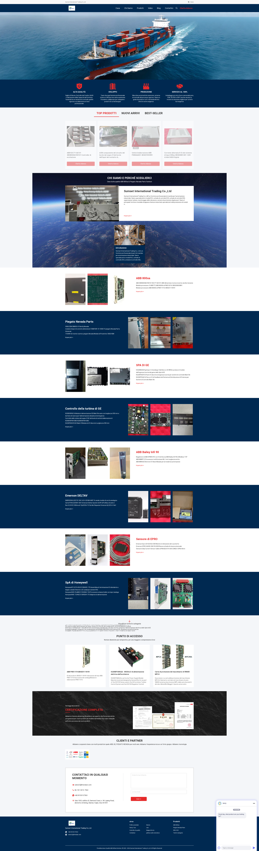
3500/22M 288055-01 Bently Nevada (77, 326)
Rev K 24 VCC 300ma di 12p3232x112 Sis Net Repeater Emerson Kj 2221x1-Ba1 (90, 505)
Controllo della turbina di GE (83, 408)
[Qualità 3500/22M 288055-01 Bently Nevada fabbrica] (138, 332)
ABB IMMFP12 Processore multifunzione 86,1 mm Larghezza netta (157, 459)
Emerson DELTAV (76, 495)
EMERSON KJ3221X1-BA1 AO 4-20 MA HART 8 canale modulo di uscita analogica (91, 500)
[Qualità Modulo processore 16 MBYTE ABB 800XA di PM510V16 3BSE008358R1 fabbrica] (98, 289)
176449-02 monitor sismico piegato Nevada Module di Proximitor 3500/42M (89, 334)
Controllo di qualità (135, 830)
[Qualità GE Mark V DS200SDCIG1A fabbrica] (145, 136)
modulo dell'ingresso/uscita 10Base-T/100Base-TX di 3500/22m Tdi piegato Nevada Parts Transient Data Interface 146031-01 (106, 625)
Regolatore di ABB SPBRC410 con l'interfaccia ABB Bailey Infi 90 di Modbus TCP (161, 457)
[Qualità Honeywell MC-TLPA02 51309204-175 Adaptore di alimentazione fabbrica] (183, 593)
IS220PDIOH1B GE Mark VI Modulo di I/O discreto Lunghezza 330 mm (87, 423)
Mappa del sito (150, 830)
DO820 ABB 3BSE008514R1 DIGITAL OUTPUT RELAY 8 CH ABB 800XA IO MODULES (80, 155)
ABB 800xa (143, 278)
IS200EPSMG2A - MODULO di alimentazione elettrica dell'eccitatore (127, 673)
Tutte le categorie (178, 833)
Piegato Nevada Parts (79, 321)
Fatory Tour (133, 827)
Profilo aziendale (134, 825)
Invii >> (138, 799)
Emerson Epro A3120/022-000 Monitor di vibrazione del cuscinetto (157, 544)
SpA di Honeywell (76, 582)
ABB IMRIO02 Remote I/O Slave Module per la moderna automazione (158, 462)
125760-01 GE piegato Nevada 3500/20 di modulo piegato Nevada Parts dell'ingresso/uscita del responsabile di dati (102, 628)
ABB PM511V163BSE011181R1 (78, 672)
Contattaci (132, 833)
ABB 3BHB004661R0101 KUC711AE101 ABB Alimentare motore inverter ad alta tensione (164, 283)
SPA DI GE (142, 365)
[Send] (254, 848)
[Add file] (219, 848)
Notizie (148, 825)
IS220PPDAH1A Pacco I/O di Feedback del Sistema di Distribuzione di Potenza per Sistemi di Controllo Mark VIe (162, 378)
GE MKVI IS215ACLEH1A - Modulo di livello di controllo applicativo (112, 154)
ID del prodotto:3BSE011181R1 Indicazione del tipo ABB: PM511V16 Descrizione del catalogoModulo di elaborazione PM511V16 (85, 678)
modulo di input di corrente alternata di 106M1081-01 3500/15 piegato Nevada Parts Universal (92, 330)
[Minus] (254, 803)
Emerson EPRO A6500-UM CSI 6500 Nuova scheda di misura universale (159, 546)
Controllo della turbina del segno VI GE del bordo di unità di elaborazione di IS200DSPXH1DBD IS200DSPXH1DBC (88, 419)
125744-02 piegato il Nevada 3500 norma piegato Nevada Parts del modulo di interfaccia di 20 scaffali (98, 626)
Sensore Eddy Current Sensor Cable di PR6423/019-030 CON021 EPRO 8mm (160, 549)
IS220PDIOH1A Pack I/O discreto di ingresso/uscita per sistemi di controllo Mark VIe (163, 375)
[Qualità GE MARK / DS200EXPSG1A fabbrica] (178, 136)
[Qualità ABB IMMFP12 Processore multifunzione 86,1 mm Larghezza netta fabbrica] (98, 463)
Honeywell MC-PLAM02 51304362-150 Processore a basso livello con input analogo (92, 592)
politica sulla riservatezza (153, 833)
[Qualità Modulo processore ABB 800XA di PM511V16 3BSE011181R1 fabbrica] (120, 289)
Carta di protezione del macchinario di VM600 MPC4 (172, 673)
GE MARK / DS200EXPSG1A (174, 153)
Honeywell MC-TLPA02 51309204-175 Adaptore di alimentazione (86, 594)
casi (147, 827)
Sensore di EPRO (147, 539)
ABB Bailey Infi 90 (147, 452)
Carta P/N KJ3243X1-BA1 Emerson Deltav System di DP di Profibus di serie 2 (90, 503)
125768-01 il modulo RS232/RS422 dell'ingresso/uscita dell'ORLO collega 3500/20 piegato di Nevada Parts (99, 629)
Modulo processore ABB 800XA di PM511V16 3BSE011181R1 (155, 288)
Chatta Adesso (80, 164)
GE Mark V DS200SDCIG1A (142, 153)
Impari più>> (128, 216)
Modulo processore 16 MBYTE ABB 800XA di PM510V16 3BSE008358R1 (159, 285)
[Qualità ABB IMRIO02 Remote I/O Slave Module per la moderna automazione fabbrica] (120, 463)
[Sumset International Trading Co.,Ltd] (72, 8)
